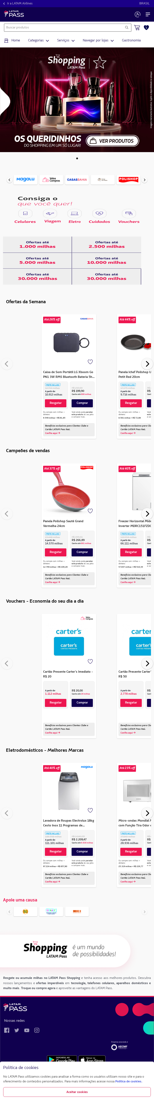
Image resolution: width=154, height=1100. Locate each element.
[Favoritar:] (91, 362)
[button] (77, 158)
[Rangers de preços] (37, 245)
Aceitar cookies (77, 1092)
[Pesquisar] (126, 27)
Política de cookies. (128, 1081)
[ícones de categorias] (25, 214)
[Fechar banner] (147, 1068)
